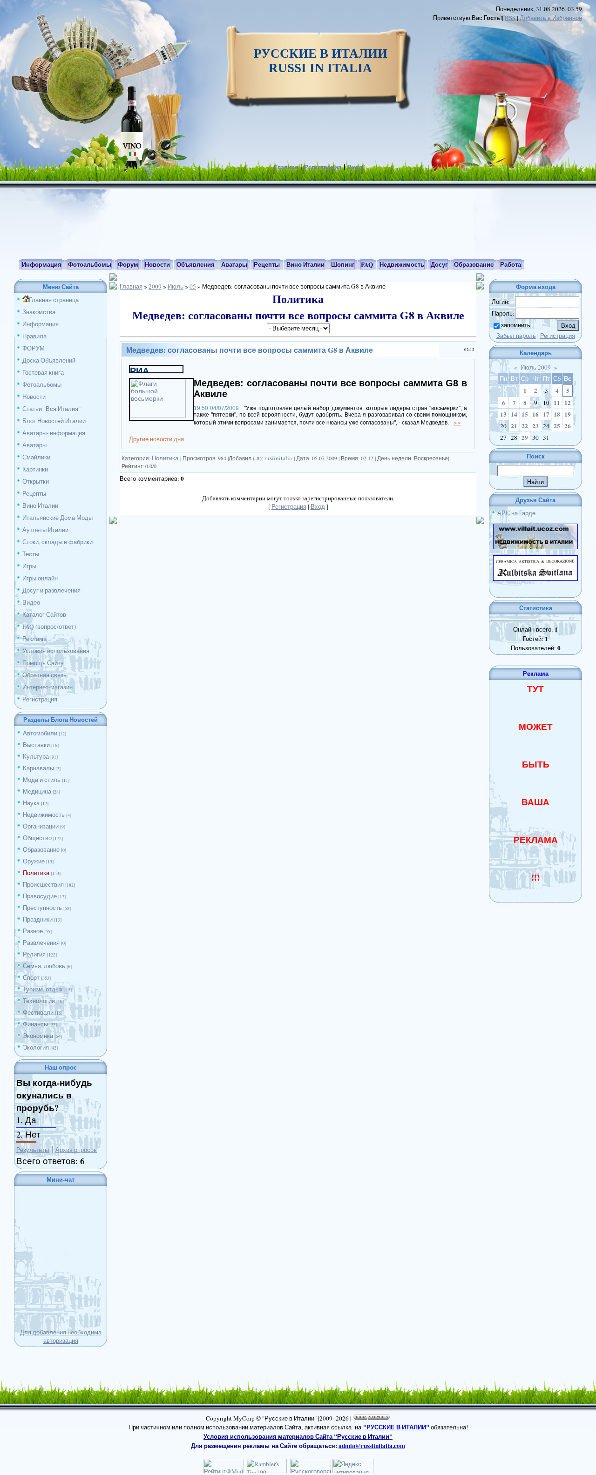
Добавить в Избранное (551, 17)
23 (535, 426)
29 (525, 437)
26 (567, 426)
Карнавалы (38, 768)
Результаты (32, 1149)
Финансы (35, 1024)
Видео (31, 602)
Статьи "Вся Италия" (51, 408)
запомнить (515, 325)
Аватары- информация (53, 433)
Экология (36, 1047)
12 (567, 402)
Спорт (31, 977)
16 (535, 414)
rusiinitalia (278, 458)
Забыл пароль (516, 335)
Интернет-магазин (47, 687)
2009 (155, 286)
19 (567, 414)
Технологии (39, 1001)
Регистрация (323, 167)
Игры (29, 566)
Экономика (38, 1035)
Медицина (37, 791)
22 (525, 426)
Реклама (34, 638)
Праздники (38, 919)
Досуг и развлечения (51, 590)
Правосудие (40, 896)
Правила (34, 336)
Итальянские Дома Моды (57, 517)
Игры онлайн (40, 578)
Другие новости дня (156, 439)
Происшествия (43, 884)
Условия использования (55, 651)
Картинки (35, 469)
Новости (34, 396)
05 (193, 286)
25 (557, 426)
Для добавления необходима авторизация (61, 1336)
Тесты (30, 554)
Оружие (34, 861)
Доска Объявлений (48, 360)
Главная (286, 167)
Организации (41, 826)
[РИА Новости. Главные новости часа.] (156, 370)
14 (514, 414)
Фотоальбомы (41, 384)
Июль (175, 286)
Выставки (36, 745)
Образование (41, 849)
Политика (36, 873)
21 (514, 426)
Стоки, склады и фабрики (57, 542)
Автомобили (40, 733)
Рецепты (34, 493)
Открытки (35, 481)
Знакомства (38, 312)
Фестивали (38, 1012)
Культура (36, 756)
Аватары (34, 445)
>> (457, 422)
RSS (510, 17)
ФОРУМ (33, 348)
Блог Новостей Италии (54, 421)
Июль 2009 (536, 367)
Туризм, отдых (43, 989)
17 (546, 414)
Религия (34, 954)
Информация (40, 324)
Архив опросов (76, 1149)
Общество (37, 838)
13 (503, 414)
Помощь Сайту (43, 663)
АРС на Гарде (516, 513)
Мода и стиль (42, 779)
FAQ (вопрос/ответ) (49, 626)
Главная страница (54, 300)
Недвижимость (44, 814)
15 (525, 414)
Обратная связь (44, 675)
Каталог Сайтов (44, 614)
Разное (33, 931)
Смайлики (36, 457)
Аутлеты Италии (45, 529)
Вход (354, 167)
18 (557, 414)
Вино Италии (40, 505)
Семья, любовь (44, 966)
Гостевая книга (43, 372)
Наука (31, 803)
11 (557, 402)
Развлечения (41, 942)
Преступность (42, 907)
